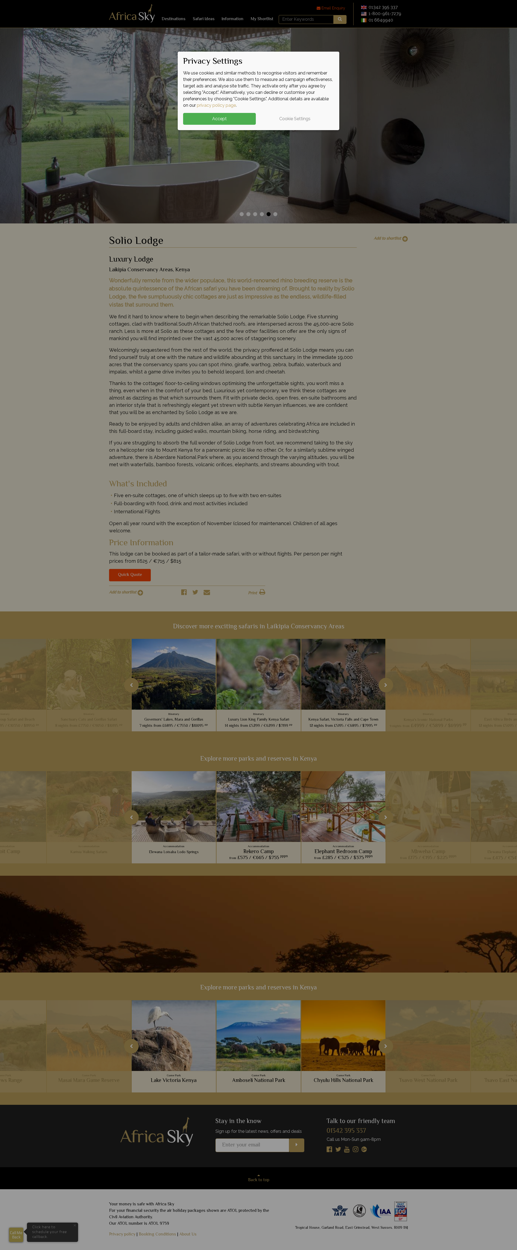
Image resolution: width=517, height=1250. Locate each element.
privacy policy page (216, 105)
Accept (219, 118)
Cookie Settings (294, 118)
